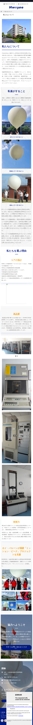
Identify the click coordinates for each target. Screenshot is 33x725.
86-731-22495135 (12, 677)
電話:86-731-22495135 (10, 3)
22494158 (13, 683)
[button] (16, 647)
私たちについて (8, 11)
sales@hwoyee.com (24, 3)
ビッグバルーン (4, 715)
